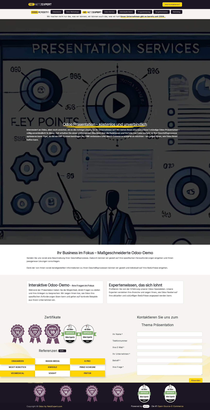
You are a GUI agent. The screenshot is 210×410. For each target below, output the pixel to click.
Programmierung (144, 12)
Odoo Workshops (72, 12)
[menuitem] (64, 4)
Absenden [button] (195, 380)
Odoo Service (109, 12)
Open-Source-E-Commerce (170, 406)
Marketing (176, 12)
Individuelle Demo (126, 12)
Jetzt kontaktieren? (172, 4)
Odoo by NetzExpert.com (50, 406)
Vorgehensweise (161, 12)
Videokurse (57, 12)
